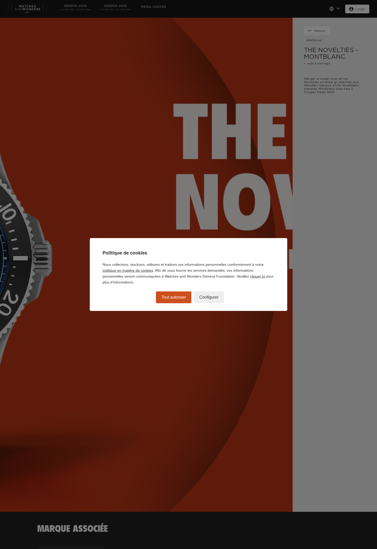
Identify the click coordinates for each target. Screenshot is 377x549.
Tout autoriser (173, 297)
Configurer (209, 297)
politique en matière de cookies (128, 270)
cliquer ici (257, 276)
